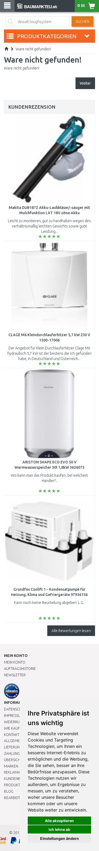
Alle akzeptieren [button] (59, 820)
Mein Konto (14, 662)
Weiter (85, 83)
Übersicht (13, 760)
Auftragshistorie (20, 668)
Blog (8, 791)
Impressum (13, 715)
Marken (11, 766)
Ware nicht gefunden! (33, 49)
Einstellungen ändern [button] (59, 838)
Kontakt (11, 734)
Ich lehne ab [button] (59, 829)
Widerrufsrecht (19, 722)
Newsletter (15, 675)
